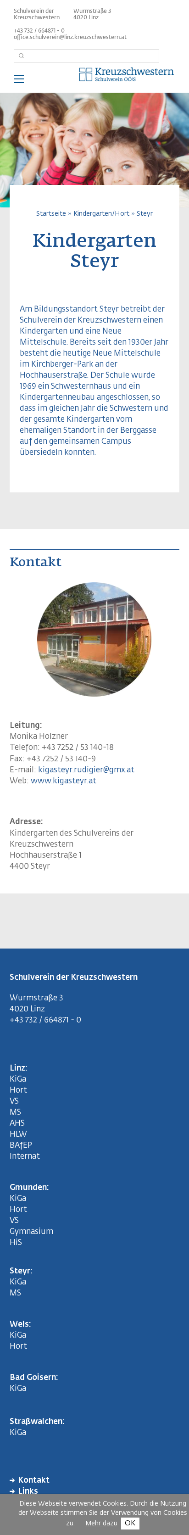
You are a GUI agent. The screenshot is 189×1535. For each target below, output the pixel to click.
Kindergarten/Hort (101, 213)
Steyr (145, 213)
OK (130, 1523)
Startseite (51, 213)
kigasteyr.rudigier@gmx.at (86, 770)
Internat (25, 1157)
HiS (16, 1243)
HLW (18, 1135)
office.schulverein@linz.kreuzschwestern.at (70, 37)
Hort (18, 1090)
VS (14, 1101)
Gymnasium (31, 1232)
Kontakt (34, 1481)
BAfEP (21, 1146)
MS (17, 1112)
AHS (17, 1124)
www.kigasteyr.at (63, 781)
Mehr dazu (101, 1523)
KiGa (18, 1079)
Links (28, 1492)
